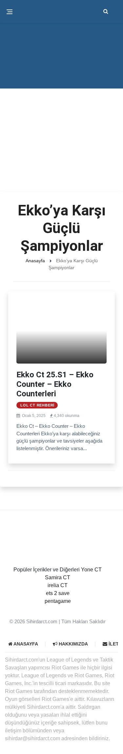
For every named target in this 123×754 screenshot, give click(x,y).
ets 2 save (58, 593)
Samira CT (57, 577)
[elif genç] (57, 609)
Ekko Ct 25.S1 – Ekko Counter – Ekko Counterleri (54, 384)
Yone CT (91, 569)
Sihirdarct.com (41, 621)
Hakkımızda (72, 643)
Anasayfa (35, 260)
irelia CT (58, 585)
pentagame (58, 601)
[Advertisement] (61, 127)
